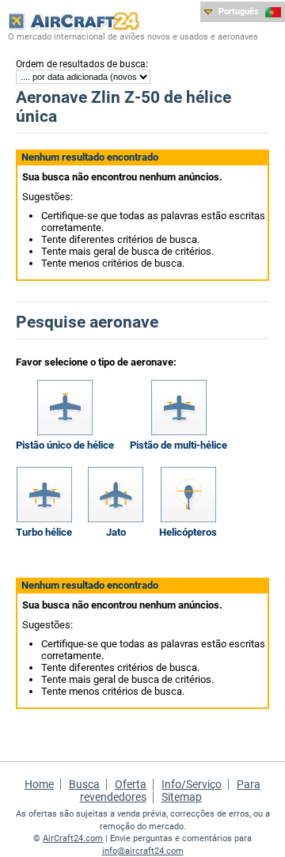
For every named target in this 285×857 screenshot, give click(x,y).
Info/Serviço (192, 784)
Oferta (130, 784)
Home (39, 784)
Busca (84, 784)
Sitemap (182, 797)
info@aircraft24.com (143, 851)
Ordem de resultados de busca (81, 64)
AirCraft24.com (73, 838)
